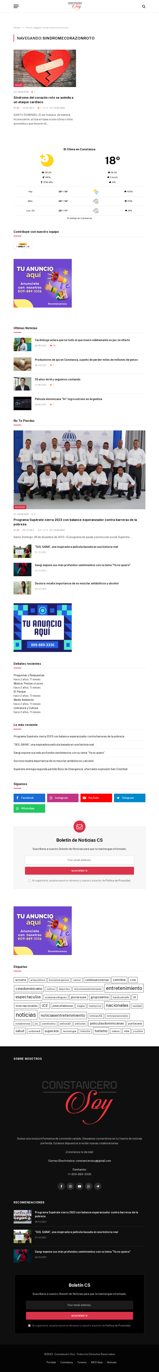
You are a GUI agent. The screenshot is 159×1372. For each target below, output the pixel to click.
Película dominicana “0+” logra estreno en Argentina (68, 399)
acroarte (20, 980)
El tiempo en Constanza (79, 218)
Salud (18, 85)
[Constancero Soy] (79, 6)
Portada (51, 1362)
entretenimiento (124, 988)
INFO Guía (97, 1362)
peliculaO (65, 1023)
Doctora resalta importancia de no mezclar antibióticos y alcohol (77, 583)
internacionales (27, 1006)
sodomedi (34, 1031)
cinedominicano (29, 988)
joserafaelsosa (62, 1005)
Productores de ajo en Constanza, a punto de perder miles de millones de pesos (86, 359)
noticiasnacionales (117, 1015)
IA (134, 997)
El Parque (20, 691)
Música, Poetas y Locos (28, 683)
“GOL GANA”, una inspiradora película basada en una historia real (76, 546)
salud (20, 1031)
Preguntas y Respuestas (29, 675)
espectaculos (28, 996)
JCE (45, 1005)
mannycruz (95, 1005)
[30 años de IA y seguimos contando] (22, 383)
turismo (101, 1031)
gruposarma (100, 997)
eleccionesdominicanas (88, 989)
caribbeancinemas (97, 980)
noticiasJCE (95, 1015)
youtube (138, 1031)
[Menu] (16, 6)
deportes (64, 989)
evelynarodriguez (56, 997)
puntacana (135, 1023)
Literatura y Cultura (26, 708)
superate (52, 1031)
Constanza (66, 1362)
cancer (77, 980)
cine (133, 980)
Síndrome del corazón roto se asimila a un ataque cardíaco (43, 100)
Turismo (82, 1362)
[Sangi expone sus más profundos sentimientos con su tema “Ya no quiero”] (22, 569)
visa (126, 1031)
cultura (51, 989)
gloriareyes (78, 997)
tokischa (85, 1031)
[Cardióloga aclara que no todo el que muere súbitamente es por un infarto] (22, 344)
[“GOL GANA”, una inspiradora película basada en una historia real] (22, 551)
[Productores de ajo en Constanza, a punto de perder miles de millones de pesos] (22, 364)
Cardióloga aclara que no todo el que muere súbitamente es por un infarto (82, 340)
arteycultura (37, 980)
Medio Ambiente (24, 699)
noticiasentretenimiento (63, 1015)
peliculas (80, 1023)
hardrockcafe (121, 997)
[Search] (143, 6)
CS (17, 108)
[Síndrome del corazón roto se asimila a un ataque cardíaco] (45, 68)
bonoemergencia (59, 980)
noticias (26, 1014)
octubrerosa (22, 1023)
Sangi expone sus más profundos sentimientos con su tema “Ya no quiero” (82, 565)
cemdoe (119, 980)
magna (81, 1005)
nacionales (117, 1005)
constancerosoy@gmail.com (93, 1160)
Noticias (20, 507)
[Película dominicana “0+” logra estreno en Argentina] (22, 403)
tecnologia (69, 1031)
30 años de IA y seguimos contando (57, 379)
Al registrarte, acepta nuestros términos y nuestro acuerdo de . (81, 880)
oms (36, 1024)
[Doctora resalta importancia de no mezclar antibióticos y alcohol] (22, 588)
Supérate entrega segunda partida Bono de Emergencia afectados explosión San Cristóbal (71, 769)
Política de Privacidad (118, 880)
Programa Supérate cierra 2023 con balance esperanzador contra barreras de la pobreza (75, 522)
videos (116, 1031)
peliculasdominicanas (107, 1023)
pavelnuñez (49, 1023)
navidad (137, 1005)
